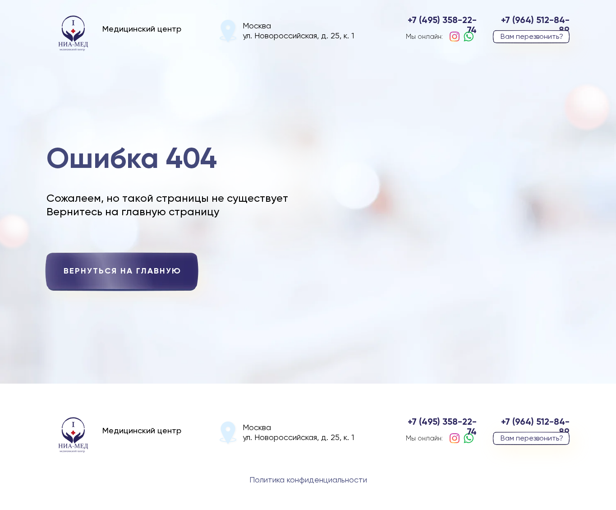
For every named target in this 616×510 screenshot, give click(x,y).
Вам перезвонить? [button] (532, 37)
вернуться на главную (122, 271)
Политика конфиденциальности (308, 480)
